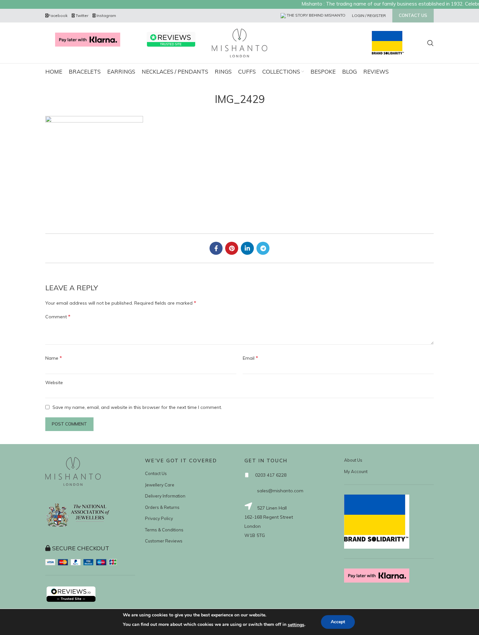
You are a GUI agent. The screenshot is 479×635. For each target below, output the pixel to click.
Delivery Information (165, 495)
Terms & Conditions (164, 529)
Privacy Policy (159, 518)
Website (54, 382)
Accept (338, 622)
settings (296, 625)
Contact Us (156, 473)
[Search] (430, 43)
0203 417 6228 (270, 475)
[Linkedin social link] (247, 248)
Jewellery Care (159, 484)
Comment (57, 316)
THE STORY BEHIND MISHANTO (315, 15)
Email (250, 357)
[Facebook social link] (216, 248)
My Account (356, 471)
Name (53, 357)
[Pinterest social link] (231, 248)
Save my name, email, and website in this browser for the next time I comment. (137, 407)
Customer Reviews (163, 540)
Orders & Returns (162, 507)
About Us (353, 460)
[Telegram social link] (262, 248)
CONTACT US (413, 15)
